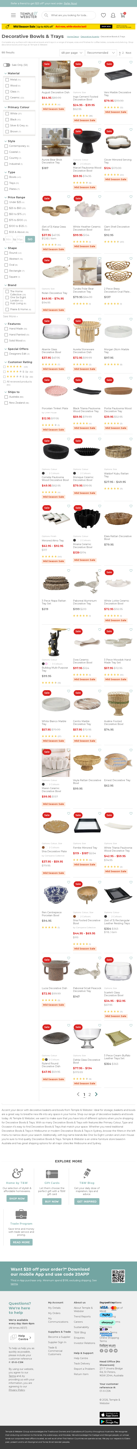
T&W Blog (80, 1332)
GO (30, 239)
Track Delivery (82, 1363)
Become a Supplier (59, 1336)
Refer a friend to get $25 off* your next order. (44, 3)
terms (14, 1283)
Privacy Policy (17, 1389)
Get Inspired (87, 1201)
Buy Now (52, 1201)
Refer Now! (70, 3)
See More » (10, 316)
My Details (54, 1307)
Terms (12, 1376)
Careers (78, 1321)
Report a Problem (84, 1368)
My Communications (58, 1320)
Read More (21, 1242)
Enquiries (79, 1337)
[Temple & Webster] (29, 15)
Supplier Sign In (57, 1342)
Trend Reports (82, 1316)
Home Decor (73, 36)
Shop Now (17, 1198)
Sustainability (81, 1327)
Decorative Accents (90, 36)
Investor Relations (84, 1343)
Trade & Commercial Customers (55, 1351)
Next (129, 52)
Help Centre (81, 1358)
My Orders (54, 1313)
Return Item (81, 1374)
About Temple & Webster (83, 1309)
